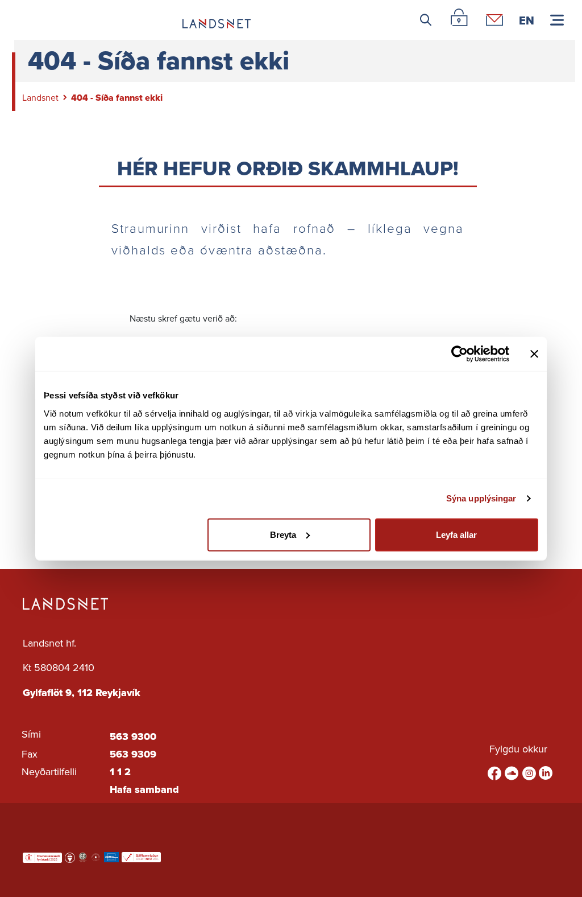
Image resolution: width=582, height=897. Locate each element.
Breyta (283, 534)
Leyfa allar (456, 534)
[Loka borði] (534, 354)
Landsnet (40, 97)
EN (526, 20)
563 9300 (133, 736)
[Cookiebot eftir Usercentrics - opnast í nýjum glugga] (459, 354)
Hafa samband (144, 789)
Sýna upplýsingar (481, 498)
